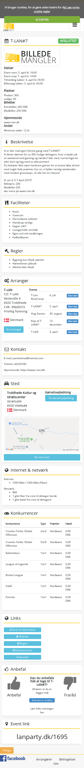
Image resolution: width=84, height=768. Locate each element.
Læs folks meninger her (42, 710)
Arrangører (44, 759)
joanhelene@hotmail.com (28, 358)
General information (23, 630)
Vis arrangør (13, 329)
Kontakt (23, 657)
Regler (23, 643)
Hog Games (38, 313)
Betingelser (67, 759)
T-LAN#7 (36, 306)
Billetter (24, 636)
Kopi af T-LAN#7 (36, 322)
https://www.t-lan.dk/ (32, 370)
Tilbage (6, 750)
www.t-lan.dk (11, 122)
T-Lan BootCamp (37, 297)
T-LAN (34, 332)
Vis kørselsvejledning (61, 398)
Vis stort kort (42, 457)
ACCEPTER (42, 19)
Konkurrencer (24, 650)
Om (56, 764)
